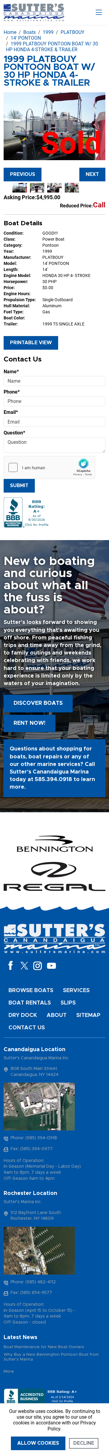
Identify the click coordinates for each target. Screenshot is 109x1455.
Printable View (31, 342)
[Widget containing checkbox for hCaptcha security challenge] (49, 467)
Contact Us (26, 1028)
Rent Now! (29, 723)
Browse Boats (30, 990)
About (57, 1015)
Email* (11, 412)
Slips (68, 1003)
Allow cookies (38, 1443)
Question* (14, 433)
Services (76, 990)
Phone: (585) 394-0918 (34, 1138)
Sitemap (88, 1015)
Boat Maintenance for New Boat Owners (44, 1347)
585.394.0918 (53, 779)
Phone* (12, 392)
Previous (22, 174)
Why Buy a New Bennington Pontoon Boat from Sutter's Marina (51, 1357)
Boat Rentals (29, 1003)
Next (92, 174)
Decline (83, 1443)
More (9, 1372)
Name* (11, 371)
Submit (19, 485)
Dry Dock (22, 1015)
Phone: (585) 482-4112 (33, 1282)
